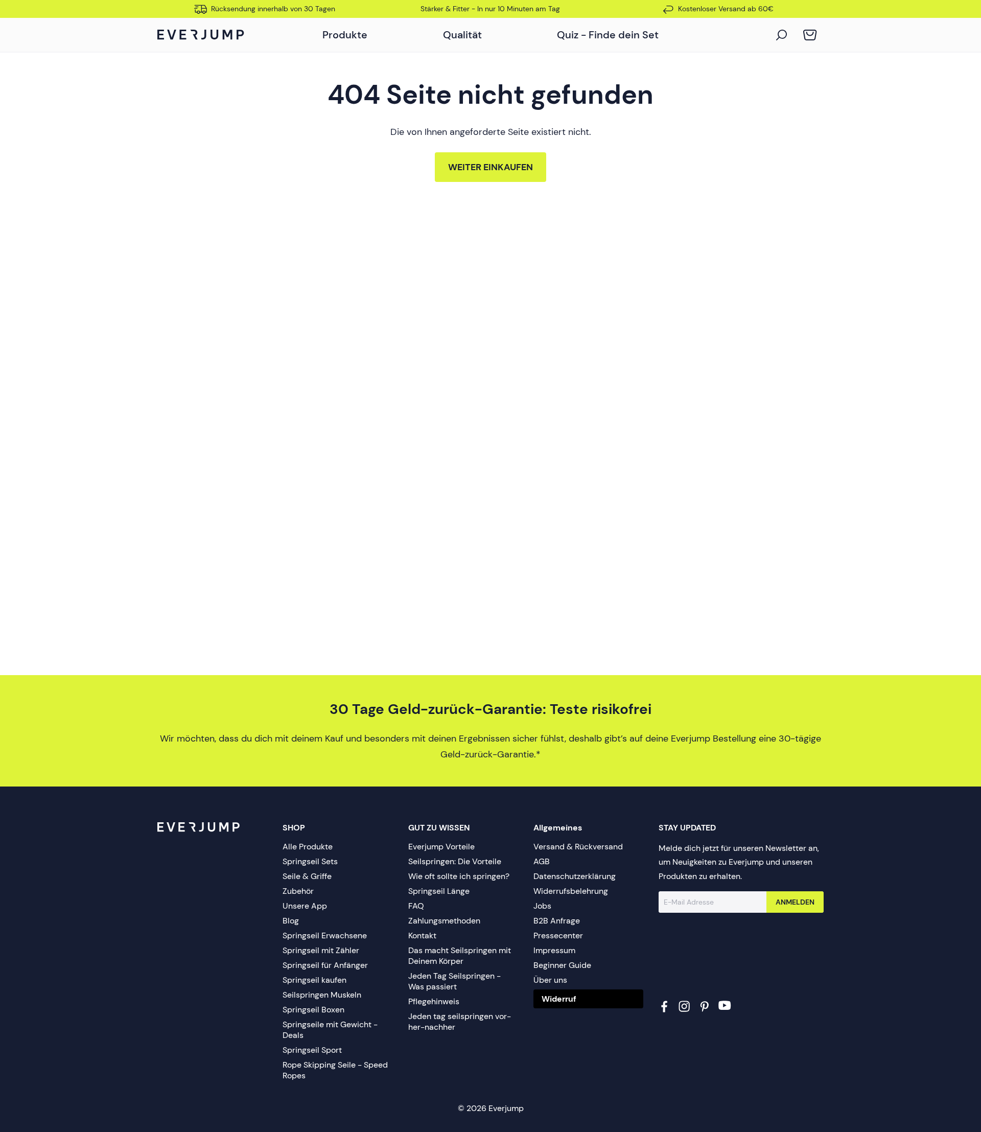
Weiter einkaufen (490, 167)
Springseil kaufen (314, 980)
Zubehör (298, 891)
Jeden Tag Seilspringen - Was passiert (454, 981)
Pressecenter (558, 935)
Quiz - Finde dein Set (608, 34)
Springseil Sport (312, 1050)
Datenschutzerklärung (574, 876)
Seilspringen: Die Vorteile (454, 861)
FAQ (416, 905)
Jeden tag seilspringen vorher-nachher (459, 1021)
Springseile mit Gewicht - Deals (330, 1030)
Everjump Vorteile (441, 846)
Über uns (550, 980)
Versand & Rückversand (578, 846)
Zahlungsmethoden (444, 920)
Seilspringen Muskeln (322, 994)
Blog (291, 920)
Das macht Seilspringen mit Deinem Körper (459, 955)
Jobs (542, 905)
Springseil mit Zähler (321, 950)
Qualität (462, 34)
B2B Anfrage (556, 920)
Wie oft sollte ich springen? (458, 876)
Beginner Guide (562, 965)
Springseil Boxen (313, 1009)
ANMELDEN (795, 902)
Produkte (344, 34)
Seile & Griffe (307, 876)
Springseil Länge (439, 891)
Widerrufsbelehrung (570, 891)
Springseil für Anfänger (325, 965)
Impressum (554, 950)
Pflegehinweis (433, 1001)
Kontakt (422, 935)
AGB (541, 861)
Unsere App (305, 905)
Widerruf (559, 999)
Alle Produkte (308, 846)
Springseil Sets (310, 861)
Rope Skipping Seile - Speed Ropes (335, 1070)
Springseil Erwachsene (325, 935)
